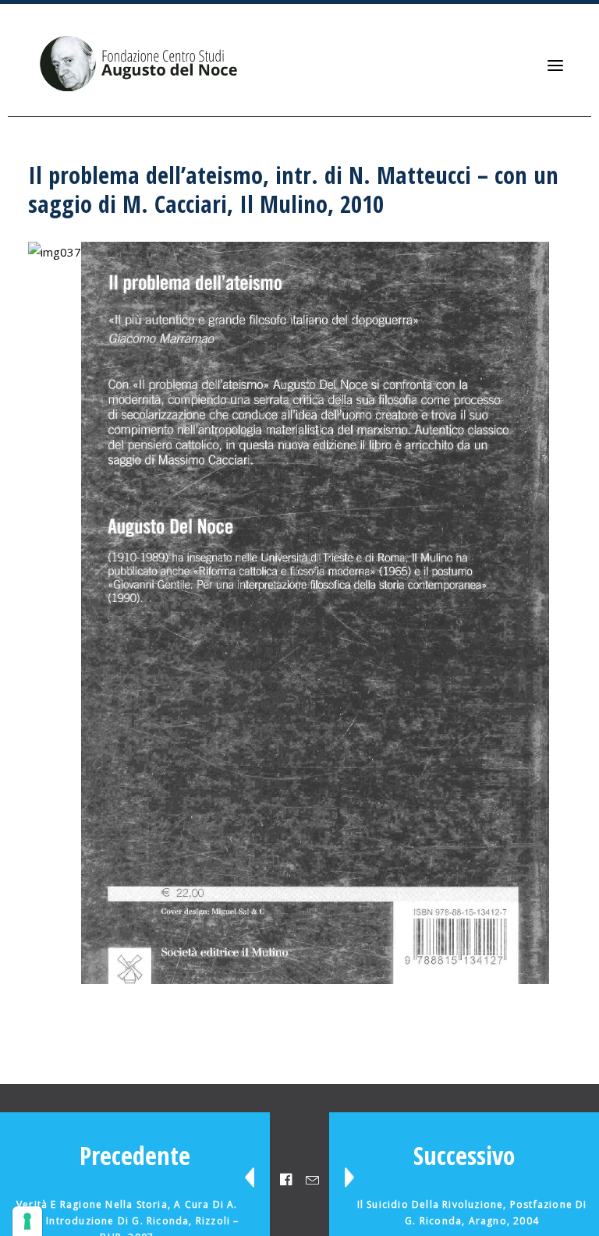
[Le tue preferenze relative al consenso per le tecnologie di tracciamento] (27, 1221)
